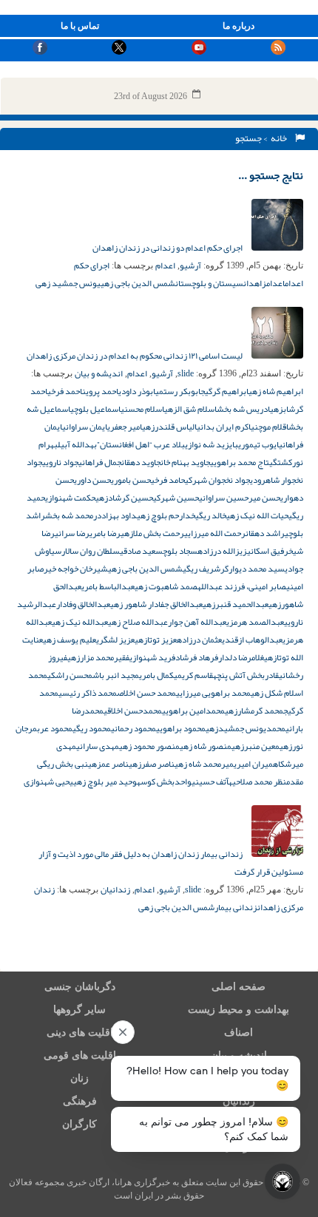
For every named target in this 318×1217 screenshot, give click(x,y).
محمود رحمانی (133, 728)
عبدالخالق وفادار (83, 604)
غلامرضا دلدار (241, 657)
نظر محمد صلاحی (259, 781)
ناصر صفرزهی (152, 764)
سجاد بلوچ (180, 551)
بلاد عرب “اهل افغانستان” (141, 444)
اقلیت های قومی (80, 1055)
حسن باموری (131, 480)
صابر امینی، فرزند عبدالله (241, 586)
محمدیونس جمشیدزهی (245, 728)
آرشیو (190, 265)
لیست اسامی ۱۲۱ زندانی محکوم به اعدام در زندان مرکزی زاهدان (135, 356)
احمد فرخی (64, 391)
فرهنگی (80, 1101)
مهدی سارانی (97, 746)
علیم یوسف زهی (69, 639)
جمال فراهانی (99, 462)
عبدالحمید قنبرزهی (235, 604)
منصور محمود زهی (149, 746)
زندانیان (115, 889)
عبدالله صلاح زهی (138, 622)
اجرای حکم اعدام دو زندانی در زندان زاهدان (168, 248)
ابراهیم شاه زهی (275, 391)
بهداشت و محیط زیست (238, 1009)
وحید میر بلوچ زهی (105, 781)
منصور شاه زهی (205, 746)
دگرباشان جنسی (79, 986)
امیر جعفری (124, 426)
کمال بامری (156, 675)
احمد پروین (100, 391)
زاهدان (254, 283)
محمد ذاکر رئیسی (87, 693)
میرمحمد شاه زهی (204, 764)
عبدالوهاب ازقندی (252, 639)
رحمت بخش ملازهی (152, 533)
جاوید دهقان (140, 462)
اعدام (165, 265)
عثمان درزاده (199, 639)
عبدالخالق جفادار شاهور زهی (156, 604)
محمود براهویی (181, 728)
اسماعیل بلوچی (95, 409)
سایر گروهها (79, 1009)
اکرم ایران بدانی (224, 426)
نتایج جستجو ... (270, 175)
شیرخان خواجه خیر (76, 568)
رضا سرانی (72, 533)
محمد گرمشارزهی (254, 710)
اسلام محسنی (142, 409)
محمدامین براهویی (193, 710)
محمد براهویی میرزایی (213, 693)
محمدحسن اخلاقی (133, 710)
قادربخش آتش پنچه (246, 675)
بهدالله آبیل (77, 444)
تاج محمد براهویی (239, 462)
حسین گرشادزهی (124, 497)
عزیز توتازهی (156, 639)
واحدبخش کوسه (164, 781)
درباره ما (238, 26)
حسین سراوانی (223, 497)
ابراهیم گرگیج (224, 391)
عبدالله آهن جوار (197, 622)
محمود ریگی (91, 728)
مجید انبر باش (115, 675)
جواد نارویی (60, 462)
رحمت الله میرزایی (215, 533)
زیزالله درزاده (222, 551)
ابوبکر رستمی (177, 391)
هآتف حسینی (212, 781)
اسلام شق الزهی (190, 409)
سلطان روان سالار (90, 551)
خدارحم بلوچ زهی (166, 515)
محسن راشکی (69, 675)
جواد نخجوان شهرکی (217, 480)
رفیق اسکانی (267, 551)
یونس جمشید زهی (68, 283)
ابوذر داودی (136, 391)
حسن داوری (92, 480)
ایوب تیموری (258, 444)
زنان (79, 1078)
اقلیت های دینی (80, 1032)
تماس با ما (80, 26)
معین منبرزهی (255, 746)
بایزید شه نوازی (211, 444)
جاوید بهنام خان (185, 462)
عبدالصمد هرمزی (255, 622)
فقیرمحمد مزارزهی (98, 657)
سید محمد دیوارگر (252, 568)
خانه (280, 138)
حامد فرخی (168, 480)
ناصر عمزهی (108, 764)
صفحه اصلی (238, 986)
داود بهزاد (119, 515)
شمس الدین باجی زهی (138, 283)
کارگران (79, 1124)
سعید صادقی (141, 551)
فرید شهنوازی (152, 657)
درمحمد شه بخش (73, 515)
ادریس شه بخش (243, 409)
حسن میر (264, 497)
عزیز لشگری (115, 639)
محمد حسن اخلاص (146, 693)
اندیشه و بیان (99, 373)
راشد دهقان (265, 533)
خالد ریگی (210, 515)
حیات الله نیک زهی (257, 515)
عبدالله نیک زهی (80, 622)
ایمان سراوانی (84, 426)
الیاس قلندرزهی (169, 426)
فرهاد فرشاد (196, 657)
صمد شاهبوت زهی (166, 586)
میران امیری (253, 764)
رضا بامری (105, 533)
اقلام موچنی (269, 426)
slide (185, 373)
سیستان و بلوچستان (209, 283)
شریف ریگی (201, 568)
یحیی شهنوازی (48, 781)
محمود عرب (54, 728)
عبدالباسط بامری (108, 586)
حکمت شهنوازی (70, 497)
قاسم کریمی (193, 675)
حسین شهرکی (176, 497)
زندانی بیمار (235, 907)
